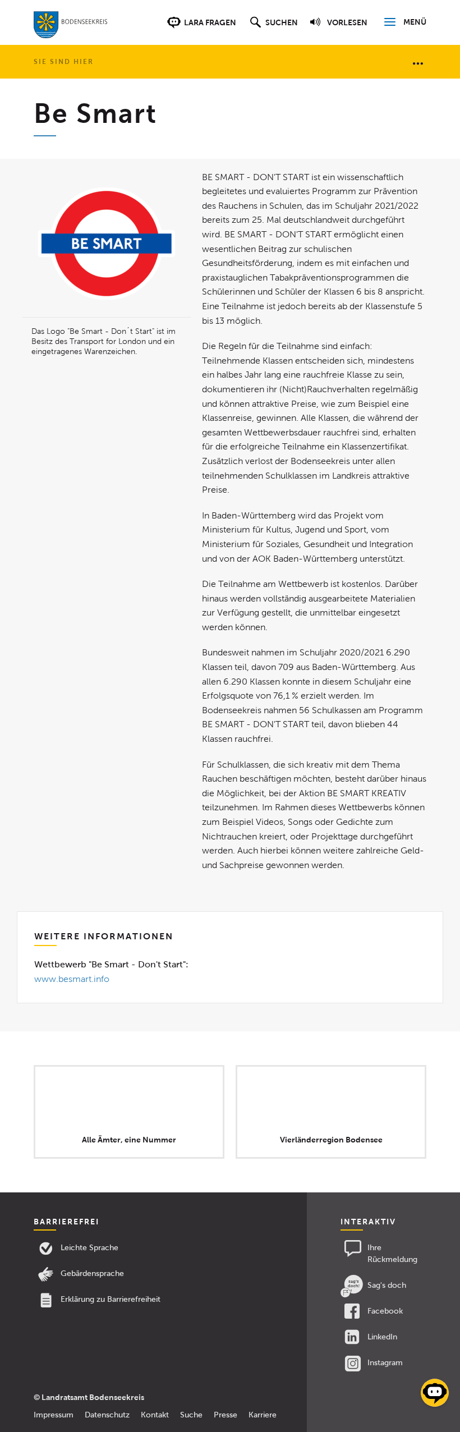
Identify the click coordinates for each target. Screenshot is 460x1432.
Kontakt (155, 1415)
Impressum (53, 1415)
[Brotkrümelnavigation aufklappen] (418, 63)
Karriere (263, 1415)
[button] (272, 28)
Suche (191, 1415)
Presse (225, 1415)
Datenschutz (107, 1415)
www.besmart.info (71, 979)
